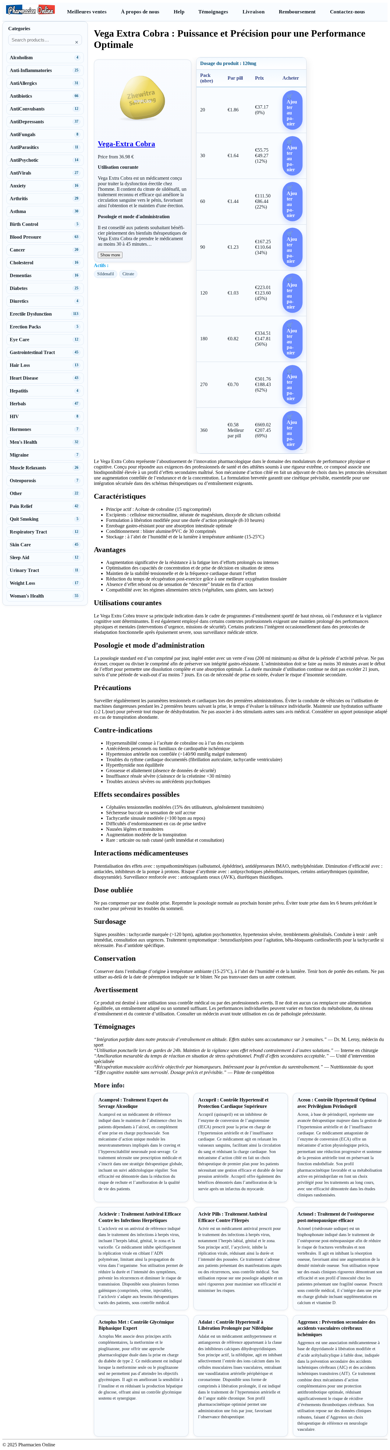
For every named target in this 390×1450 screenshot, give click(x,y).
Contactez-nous (347, 12)
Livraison (253, 12)
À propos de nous (140, 12)
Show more (110, 255)
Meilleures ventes (87, 12)
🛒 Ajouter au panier (292, 110)
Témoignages (213, 12)
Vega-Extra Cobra (126, 144)
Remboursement (297, 12)
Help (179, 12)
